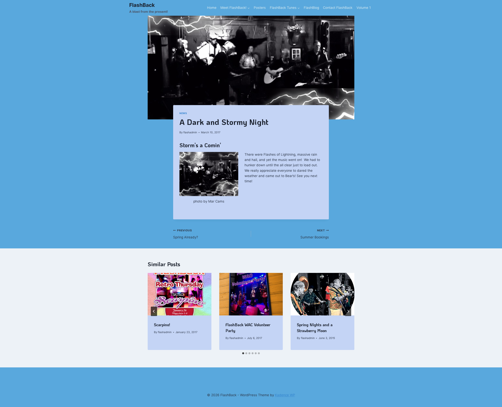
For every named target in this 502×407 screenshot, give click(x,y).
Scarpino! (162, 324)
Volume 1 (363, 8)
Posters (260, 8)
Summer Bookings (314, 234)
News (183, 113)
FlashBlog (311, 8)
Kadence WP (285, 395)
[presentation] (179, 294)
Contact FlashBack (337, 8)
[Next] (348, 311)
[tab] (243, 353)
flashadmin (190, 132)
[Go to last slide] (154, 311)
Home (211, 8)
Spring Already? (185, 234)
